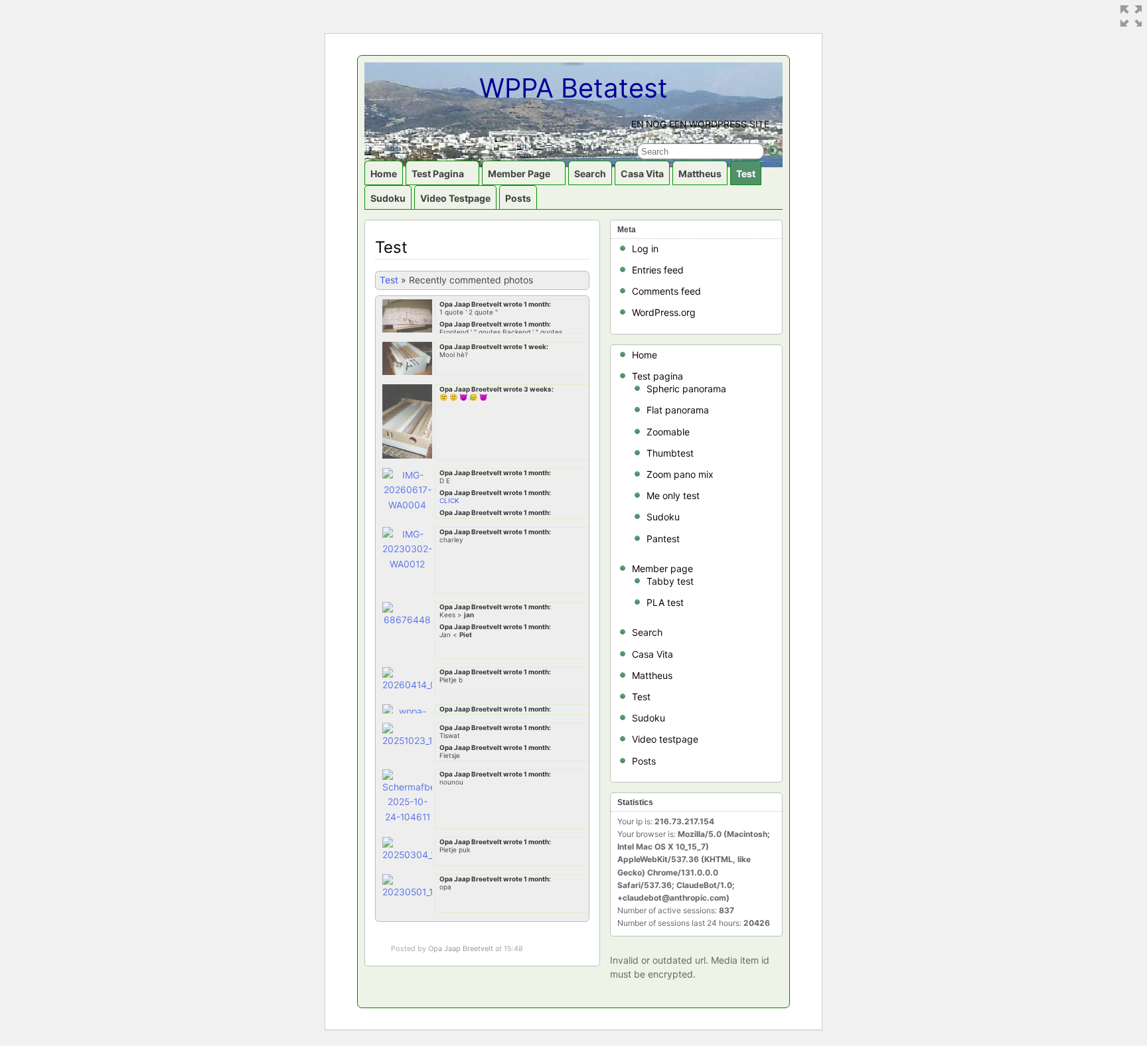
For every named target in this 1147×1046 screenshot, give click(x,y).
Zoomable (668, 431)
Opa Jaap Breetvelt (460, 948)
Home (383, 173)
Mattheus (700, 173)
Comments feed (666, 291)
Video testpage (455, 198)
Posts (518, 198)
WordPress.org (664, 312)
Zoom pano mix (680, 474)
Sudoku (388, 198)
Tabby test (670, 581)
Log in (645, 248)
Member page (519, 173)
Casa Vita (642, 173)
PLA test (665, 602)
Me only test (673, 495)
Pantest (663, 538)
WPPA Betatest (573, 88)
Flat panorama (678, 409)
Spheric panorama (686, 388)
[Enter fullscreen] (1131, 16)
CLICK (449, 500)
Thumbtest (670, 453)
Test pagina (438, 173)
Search (590, 173)
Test (745, 173)
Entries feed (658, 269)
